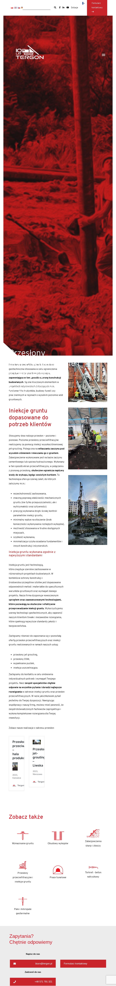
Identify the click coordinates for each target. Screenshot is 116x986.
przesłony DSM (21, 659)
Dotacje (74, 7)
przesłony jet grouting (25, 654)
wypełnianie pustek (23, 663)
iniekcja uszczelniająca (25, 668)
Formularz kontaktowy (97, 5)
